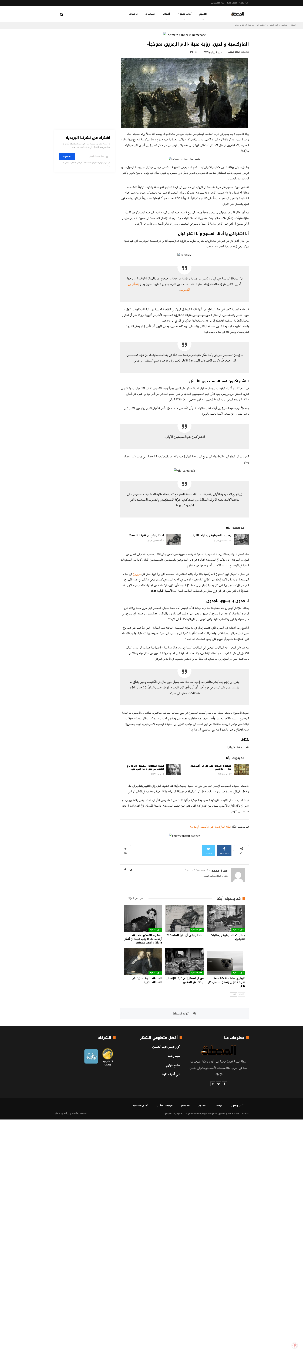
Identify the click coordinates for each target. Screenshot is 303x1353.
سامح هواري (173, 1066)
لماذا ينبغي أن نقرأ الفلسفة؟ (146, 535)
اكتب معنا (232, 3)
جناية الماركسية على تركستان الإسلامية (210, 827)
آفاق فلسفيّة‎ (238, 929)
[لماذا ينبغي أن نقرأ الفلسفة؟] (173, 539)
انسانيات (150, 14)
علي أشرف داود (171, 1075)
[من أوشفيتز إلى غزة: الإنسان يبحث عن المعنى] (184, 961)
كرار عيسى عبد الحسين (166, 1047)
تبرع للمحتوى (217, 3)
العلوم (203, 14)
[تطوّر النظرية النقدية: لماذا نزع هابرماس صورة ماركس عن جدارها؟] (173, 770)
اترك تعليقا (182, 1013)
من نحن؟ (243, 3)
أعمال (166, 14)
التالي (234, 994)
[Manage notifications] (295, 1345)
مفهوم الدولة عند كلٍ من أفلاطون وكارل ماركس (210, 767)
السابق (241, 994)
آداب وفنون (184, 14)
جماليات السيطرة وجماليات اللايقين (210, 535)
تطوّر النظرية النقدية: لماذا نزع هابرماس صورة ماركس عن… (145, 767)
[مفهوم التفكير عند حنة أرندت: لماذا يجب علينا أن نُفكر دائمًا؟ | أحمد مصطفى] (143, 918)
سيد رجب (174, 1056)
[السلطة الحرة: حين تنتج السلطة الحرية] (143, 961)
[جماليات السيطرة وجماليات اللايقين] (241, 539)
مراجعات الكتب (164, 1105)
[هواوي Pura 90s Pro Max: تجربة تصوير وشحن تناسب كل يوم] (226, 961)
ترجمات (133, 14)
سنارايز (168, 1113)
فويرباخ (137, 574)
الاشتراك (66, 156)
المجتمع (185, 1105)
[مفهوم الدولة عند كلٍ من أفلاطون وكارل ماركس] (241, 770)
